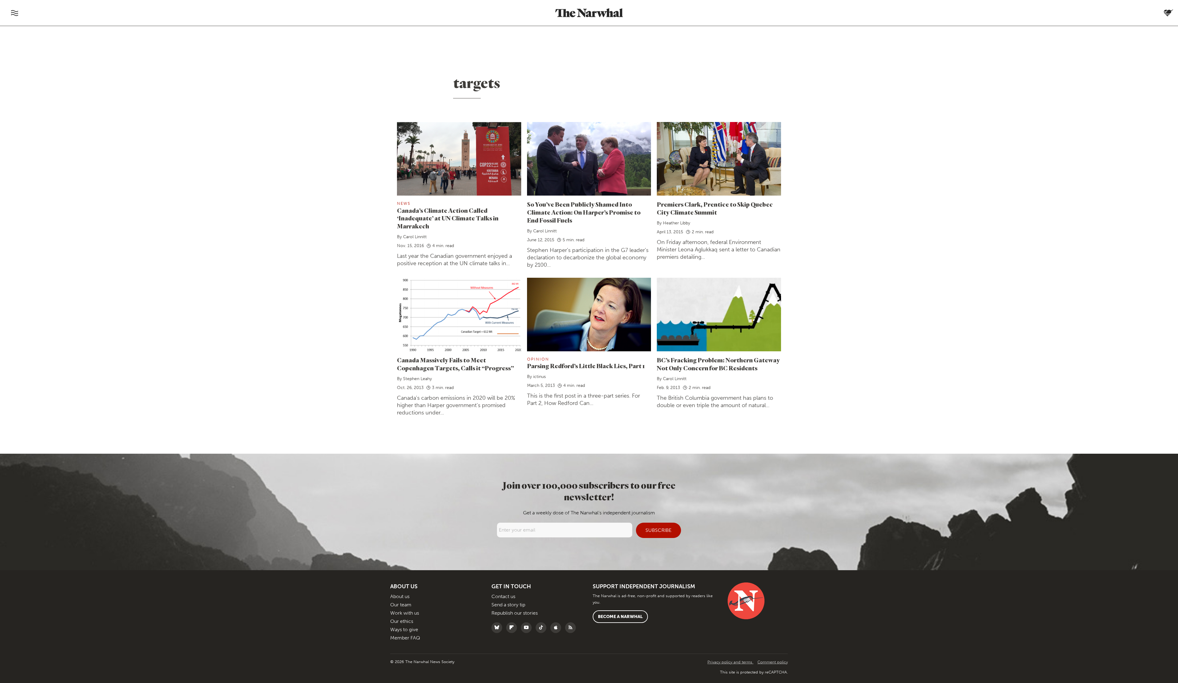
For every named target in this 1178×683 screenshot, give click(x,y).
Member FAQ (405, 638)
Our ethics (401, 621)
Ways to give (404, 629)
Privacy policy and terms (730, 662)
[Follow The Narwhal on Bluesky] (498, 627)
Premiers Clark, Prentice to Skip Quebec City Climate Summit (715, 208)
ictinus (539, 376)
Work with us (404, 613)
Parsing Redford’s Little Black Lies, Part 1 (586, 366)
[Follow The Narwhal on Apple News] (557, 627)
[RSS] (572, 627)
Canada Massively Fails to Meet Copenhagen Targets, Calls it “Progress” (455, 364)
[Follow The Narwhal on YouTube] (528, 627)
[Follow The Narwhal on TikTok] (542, 627)
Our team (400, 605)
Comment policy (772, 662)
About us (400, 596)
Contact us (503, 596)
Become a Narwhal (620, 616)
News (403, 203)
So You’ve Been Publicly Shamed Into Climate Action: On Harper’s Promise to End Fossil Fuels (584, 212)
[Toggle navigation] (14, 13)
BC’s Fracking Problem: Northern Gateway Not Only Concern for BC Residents (718, 364)
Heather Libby (676, 223)
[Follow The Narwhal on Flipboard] (513, 627)
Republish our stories (514, 613)
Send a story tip (508, 605)
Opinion (538, 359)
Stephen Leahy (417, 378)
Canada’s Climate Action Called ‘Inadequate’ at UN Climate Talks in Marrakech (448, 218)
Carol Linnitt (415, 236)
